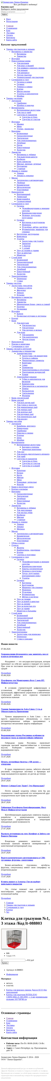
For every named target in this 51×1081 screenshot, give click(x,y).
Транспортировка (19, 276)
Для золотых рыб (24, 412)
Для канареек (28, 335)
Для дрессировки (24, 510)
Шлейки (20, 96)
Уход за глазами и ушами (28, 250)
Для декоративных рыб (27, 407)
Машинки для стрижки (32, 587)
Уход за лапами (23, 604)
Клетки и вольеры (20, 489)
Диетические (22, 138)
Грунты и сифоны (30, 358)
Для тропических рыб (26, 416)
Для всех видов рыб (26, 402)
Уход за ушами (23, 608)
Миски (15, 178)
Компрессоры (28, 384)
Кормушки (27, 363)
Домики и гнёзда (24, 288)
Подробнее (6, 673)
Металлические (24, 187)
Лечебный (21, 269)
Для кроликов (23, 63)
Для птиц (21, 332)
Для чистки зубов (24, 512)
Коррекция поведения (32, 213)
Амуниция (16, 101)
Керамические (23, 185)
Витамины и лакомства (22, 51)
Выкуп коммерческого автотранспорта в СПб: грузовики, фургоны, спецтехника (23, 859)
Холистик (21, 150)
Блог (8, 30)
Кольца (20, 473)
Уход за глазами (24, 599)
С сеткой (26, 248)
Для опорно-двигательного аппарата (33, 454)
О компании (11, 28)
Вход (8, 19)
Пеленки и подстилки (32, 571)
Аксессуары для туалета (32, 241)
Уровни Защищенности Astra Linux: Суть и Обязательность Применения (21, 710)
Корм (14, 321)
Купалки (20, 295)
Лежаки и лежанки (25, 175)
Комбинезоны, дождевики (28, 550)
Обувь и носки (18, 543)
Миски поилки (23, 91)
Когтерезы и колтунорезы (33, 222)
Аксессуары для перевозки (29, 634)
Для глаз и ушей (24, 112)
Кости (19, 475)
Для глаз (20, 452)
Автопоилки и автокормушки (30, 180)
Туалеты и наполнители (27, 94)
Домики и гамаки (24, 87)
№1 (7, 912)
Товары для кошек (14, 98)
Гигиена (20, 206)
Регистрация (12, 21)
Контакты (10, 37)
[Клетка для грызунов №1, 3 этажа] (14, 949)
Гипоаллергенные (25, 136)
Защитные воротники (31, 449)
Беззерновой (22, 260)
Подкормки (22, 309)
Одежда (15, 545)
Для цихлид (22, 419)
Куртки (20, 552)
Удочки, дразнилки (25, 129)
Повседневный (23, 271)
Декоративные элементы (33, 360)
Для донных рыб (24, 409)
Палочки (21, 307)
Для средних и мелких (32, 330)
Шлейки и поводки (25, 105)
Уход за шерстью (24, 253)
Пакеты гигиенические (32, 569)
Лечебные (21, 143)
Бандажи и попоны (30, 447)
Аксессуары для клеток (22, 285)
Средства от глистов (31, 119)
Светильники (28, 393)
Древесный (22, 197)
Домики (20, 173)
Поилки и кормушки (21, 344)
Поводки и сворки (25, 433)
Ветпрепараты (18, 108)
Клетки (20, 89)
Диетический (23, 264)
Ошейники (22, 103)
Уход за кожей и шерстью (28, 601)
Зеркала (20, 292)
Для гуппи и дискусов (27, 405)
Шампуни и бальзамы (26, 611)
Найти (4, 14)
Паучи (19, 145)
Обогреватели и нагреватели (35, 386)
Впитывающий (23, 194)
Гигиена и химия (24, 82)
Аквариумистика (24, 353)
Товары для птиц (13, 283)
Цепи (19, 438)
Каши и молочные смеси (23, 487)
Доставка (10, 33)
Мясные (20, 517)
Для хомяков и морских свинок (31, 68)
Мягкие (20, 477)
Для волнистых (29, 325)
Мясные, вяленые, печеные (29, 164)
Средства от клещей (31, 466)
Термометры (27, 367)
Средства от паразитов (27, 115)
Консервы (16, 131)
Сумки (20, 281)
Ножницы (26, 225)
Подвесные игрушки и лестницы (31, 316)
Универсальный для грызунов (30, 77)
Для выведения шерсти (27, 157)
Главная (9, 26)
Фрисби (20, 484)
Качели (20, 314)
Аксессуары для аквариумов (34, 356)
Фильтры (26, 395)
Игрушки (16, 58)
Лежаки (20, 526)
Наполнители (18, 192)
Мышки (20, 124)
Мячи (19, 126)
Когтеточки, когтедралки (28, 234)
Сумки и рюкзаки (25, 639)
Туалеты (20, 239)
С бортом (26, 246)
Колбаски (21, 159)
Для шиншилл (23, 73)
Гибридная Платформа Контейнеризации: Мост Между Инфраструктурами (23, 808)
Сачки (24, 365)
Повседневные (23, 147)
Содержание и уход (20, 80)
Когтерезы (26, 583)
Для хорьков (22, 70)
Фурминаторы (28, 594)
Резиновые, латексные (27, 482)
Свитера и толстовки (26, 555)
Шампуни (21, 255)
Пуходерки (27, 592)
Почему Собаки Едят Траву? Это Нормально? (23, 786)
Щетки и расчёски (30, 597)
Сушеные (21, 168)
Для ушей (21, 456)
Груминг (20, 84)
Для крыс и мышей (25, 65)
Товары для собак (14, 421)
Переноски (22, 278)
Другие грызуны (24, 75)
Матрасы (21, 529)
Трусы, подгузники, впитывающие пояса (31, 574)
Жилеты (20, 548)
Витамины (21, 54)
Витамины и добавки (26, 154)
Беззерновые (22, 133)
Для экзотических (30, 337)
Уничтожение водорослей (33, 372)
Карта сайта (11, 40)
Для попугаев (23, 323)
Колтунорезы (28, 585)
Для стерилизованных (26, 140)
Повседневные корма (21, 61)
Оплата (9, 35)
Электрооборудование (27, 377)
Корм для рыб (18, 400)
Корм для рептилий (20, 398)
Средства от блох (29, 117)
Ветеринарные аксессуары (28, 110)
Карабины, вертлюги (26, 426)
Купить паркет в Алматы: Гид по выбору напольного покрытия (20, 883)
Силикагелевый (24, 201)
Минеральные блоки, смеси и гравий (33, 304)
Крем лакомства (24, 161)
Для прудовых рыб (25, 414)
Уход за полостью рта (26, 606)
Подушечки (22, 166)
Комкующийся (23, 199)
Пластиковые (23, 190)
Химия (25, 374)
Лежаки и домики (19, 171)
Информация (12, 974)
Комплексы (22, 236)
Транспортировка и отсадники (35, 370)
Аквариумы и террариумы (23, 351)
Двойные (21, 182)
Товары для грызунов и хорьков (20, 49)
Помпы (25, 388)
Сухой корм (17, 257)
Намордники (22, 428)
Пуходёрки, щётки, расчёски (34, 227)
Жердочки (21, 290)
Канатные (21, 470)
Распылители (28, 391)
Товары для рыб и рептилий (18, 349)
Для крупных (28, 328)
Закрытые (26, 243)
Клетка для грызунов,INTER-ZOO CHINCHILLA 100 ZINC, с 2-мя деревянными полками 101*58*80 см (26, 997)
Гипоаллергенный (25, 262)
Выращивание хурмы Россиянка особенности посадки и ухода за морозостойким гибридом (22, 736)
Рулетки (20, 435)
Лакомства (21, 56)
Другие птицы (28, 339)
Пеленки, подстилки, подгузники (31, 216)
